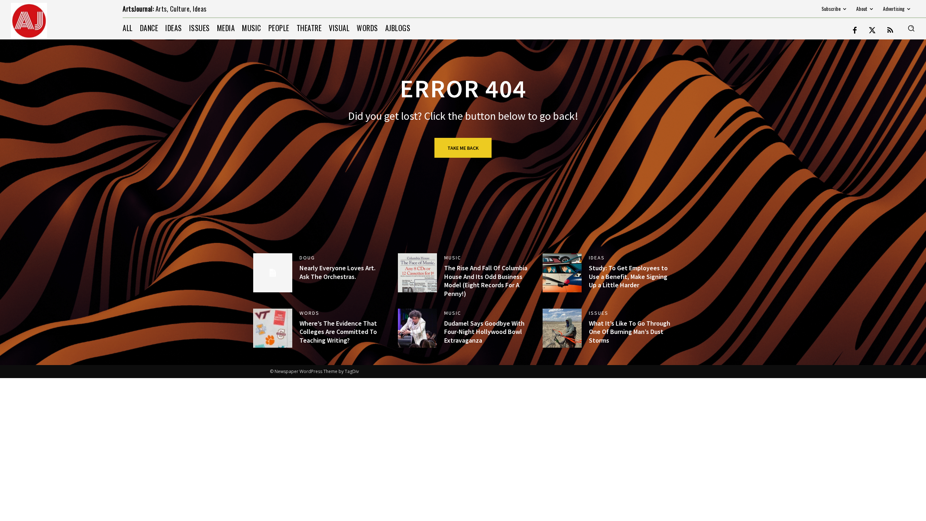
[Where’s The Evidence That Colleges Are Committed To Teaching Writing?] (272, 328)
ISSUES (598, 312)
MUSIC (452, 257)
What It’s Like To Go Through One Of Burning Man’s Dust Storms (629, 331)
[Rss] (890, 31)
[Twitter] (872, 31)
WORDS (309, 312)
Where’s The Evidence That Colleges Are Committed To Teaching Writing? (338, 331)
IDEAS (597, 257)
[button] (911, 28)
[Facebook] (855, 31)
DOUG (307, 257)
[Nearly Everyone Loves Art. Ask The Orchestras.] (272, 272)
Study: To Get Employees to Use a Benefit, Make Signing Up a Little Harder (628, 276)
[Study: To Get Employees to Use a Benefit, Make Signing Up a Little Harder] (562, 272)
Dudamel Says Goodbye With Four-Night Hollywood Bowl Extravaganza (484, 331)
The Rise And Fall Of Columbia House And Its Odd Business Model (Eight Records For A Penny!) (485, 280)
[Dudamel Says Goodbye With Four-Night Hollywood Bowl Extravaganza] (417, 328)
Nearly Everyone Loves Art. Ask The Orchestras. (337, 272)
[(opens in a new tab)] (417, 272)
